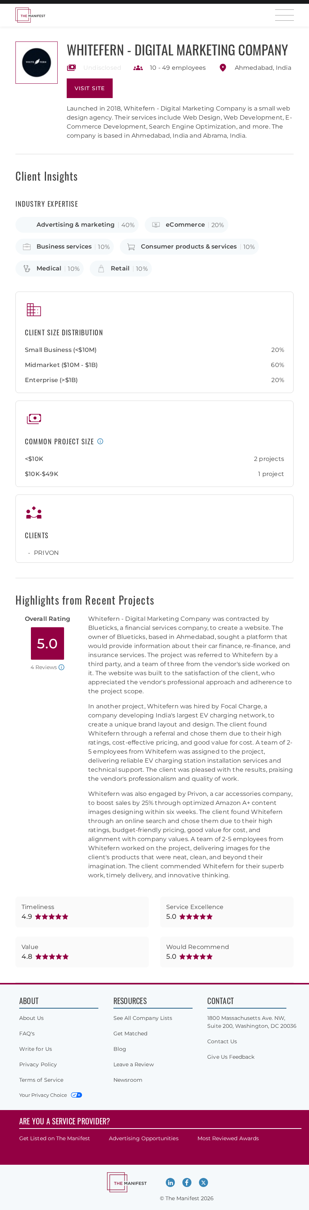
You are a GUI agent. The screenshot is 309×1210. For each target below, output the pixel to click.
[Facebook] (186, 1182)
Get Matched (130, 1033)
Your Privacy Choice (43, 1095)
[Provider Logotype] (36, 62)
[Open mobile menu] (284, 15)
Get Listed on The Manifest (54, 1138)
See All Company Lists (142, 1018)
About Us (31, 1018)
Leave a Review (133, 1064)
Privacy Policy (38, 1064)
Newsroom (128, 1079)
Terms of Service (41, 1079)
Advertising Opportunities (144, 1138)
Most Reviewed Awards (228, 1138)
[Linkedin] (170, 1182)
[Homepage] (30, 15)
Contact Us (222, 1041)
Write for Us (35, 1049)
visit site (90, 88)
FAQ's (27, 1033)
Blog (119, 1049)
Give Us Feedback (230, 1056)
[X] (203, 1182)
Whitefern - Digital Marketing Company (177, 49)
